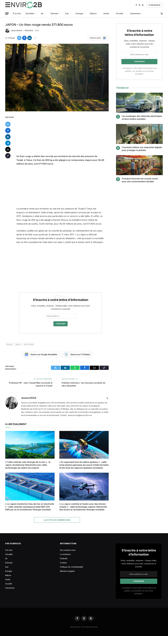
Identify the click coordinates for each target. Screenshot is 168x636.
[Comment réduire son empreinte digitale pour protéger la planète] (139, 134)
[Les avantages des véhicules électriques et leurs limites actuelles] (139, 103)
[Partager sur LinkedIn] (29, 38)
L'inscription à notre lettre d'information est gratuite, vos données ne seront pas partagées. (139, 71)
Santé (106, 13)
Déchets (54, 13)
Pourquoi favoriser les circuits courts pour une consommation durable (140, 180)
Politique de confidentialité (71, 567)
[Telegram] (7, 143)
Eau (67, 13)
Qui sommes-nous (67, 550)
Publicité (63, 558)
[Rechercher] (161, 14)
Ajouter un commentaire (57, 520)
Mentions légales (67, 571)
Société (119, 13)
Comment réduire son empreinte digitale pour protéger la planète (142, 149)
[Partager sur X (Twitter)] (19, 38)
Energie (79, 13)
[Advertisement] (64, 135)
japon (18, 344)
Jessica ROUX (16, 31)
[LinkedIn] (7, 136)
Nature (93, 13)
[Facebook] (7, 130)
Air (42, 13)
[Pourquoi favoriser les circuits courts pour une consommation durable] (139, 165)
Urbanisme (135, 13)
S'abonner (154, 5)
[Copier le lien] (7, 155)
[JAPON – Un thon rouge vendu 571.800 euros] (57, 77)
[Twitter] (7, 124)
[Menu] (7, 14)
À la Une (17, 13)
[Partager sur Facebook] (24, 38)
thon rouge (28, 344)
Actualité (30, 13)
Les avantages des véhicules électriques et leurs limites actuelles (142, 117)
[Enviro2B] (24, 5)
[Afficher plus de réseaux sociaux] (34, 38)
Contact (63, 563)
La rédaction (65, 554)
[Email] (7, 149)
